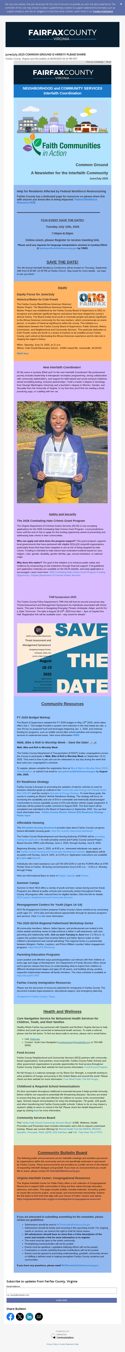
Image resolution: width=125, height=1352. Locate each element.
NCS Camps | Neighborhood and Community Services (45, 897)
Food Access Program (96, 1067)
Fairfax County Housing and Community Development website (53, 851)
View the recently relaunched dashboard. (72, 831)
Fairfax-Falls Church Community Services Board (47, 1122)
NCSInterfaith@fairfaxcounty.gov (73, 1224)
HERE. (76, 735)
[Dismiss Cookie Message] (121, 3)
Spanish (36, 858)
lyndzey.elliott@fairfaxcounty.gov (58, 248)
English (23, 858)
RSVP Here (23, 353)
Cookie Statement (103, 11)
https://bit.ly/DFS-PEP (28, 975)
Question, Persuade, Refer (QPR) (34, 1132)
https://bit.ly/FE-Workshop (41, 947)
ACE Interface (60, 1132)
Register (60, 240)
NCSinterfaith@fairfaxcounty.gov (63, 1171)
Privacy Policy (52, 1344)
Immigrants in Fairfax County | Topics (36, 996)
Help (76, 1344)
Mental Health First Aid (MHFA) (75, 1129)
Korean (84, 875)
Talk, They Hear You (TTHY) (87, 1132)
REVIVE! (96, 1129)
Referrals (35, 1039)
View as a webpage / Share (98, 62)
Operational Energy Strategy (64, 793)
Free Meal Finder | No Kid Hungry (80, 1079)
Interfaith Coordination (62, 93)
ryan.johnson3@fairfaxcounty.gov (77, 771)
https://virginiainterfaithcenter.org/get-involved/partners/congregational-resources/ (59, 1199)
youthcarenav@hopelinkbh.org (74, 1042)
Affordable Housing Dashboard (38, 827)
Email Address (13, 1286)
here (39, 916)
